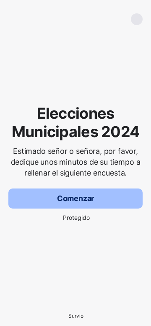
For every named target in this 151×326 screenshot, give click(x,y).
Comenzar (75, 198)
